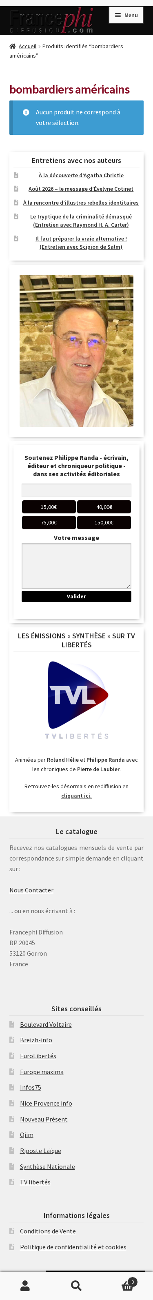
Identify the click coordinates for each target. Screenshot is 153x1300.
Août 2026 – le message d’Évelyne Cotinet (81, 188)
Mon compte (25, 1286)
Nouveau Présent (44, 1119)
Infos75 (30, 1087)
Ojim (26, 1135)
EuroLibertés (38, 1056)
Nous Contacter (31, 890)
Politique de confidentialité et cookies (73, 1247)
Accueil (27, 46)
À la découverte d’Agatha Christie (81, 175)
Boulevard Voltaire (46, 1024)
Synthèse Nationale (47, 1166)
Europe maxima (42, 1072)
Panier (118, 1279)
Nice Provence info (46, 1103)
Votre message (76, 537)
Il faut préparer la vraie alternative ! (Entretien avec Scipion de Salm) (81, 242)
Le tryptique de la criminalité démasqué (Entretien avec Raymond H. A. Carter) (81, 220)
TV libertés (35, 1182)
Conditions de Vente (48, 1231)
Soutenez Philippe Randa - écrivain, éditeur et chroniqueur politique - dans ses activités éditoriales (76, 465)
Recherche (76, 1286)
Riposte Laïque (40, 1150)
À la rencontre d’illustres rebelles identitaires (81, 202)
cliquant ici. (76, 795)
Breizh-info (36, 1040)
